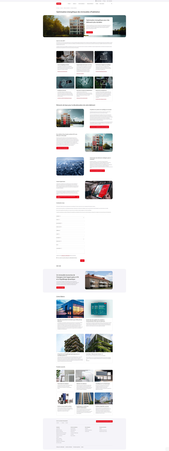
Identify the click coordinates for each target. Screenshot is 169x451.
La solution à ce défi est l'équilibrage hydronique (64, 98)
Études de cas (73, 431)
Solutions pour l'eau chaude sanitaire (82, 98)
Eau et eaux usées (58, 442)
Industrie (57, 437)
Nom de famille (58, 223)
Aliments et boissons (59, 435)
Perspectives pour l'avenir (103, 431)
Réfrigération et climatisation (60, 441)
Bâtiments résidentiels (59, 431)
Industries (58, 427)
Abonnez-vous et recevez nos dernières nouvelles (104, 421)
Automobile (58, 428)
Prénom (57, 219)
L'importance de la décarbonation (62, 71)
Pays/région (58, 237)
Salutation (58, 216)
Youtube (66, 422)
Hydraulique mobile (59, 439)
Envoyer (82, 260)
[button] (104, 1)
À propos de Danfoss (102, 427)
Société (100, 428)
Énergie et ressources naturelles (60, 434)
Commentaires (58, 248)
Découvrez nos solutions (80, 73)
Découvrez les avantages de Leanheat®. (97, 170)
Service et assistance (74, 427)
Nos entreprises (87, 427)
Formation (72, 434)
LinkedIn (57, 422)
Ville (57, 244)
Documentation (73, 428)
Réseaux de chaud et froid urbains (61, 432)
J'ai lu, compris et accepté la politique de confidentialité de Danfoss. (67, 257)
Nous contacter (73, 435)
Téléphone (57, 230)
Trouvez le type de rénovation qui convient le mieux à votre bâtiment (66, 197)
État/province (58, 241)
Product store (87, 431)
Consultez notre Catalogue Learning (101, 99)
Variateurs (86, 428)
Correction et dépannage (74, 432)
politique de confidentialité (65, 255)
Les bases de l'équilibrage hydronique (101, 71)
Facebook (62, 422)
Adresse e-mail (58, 226)
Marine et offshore (59, 438)
